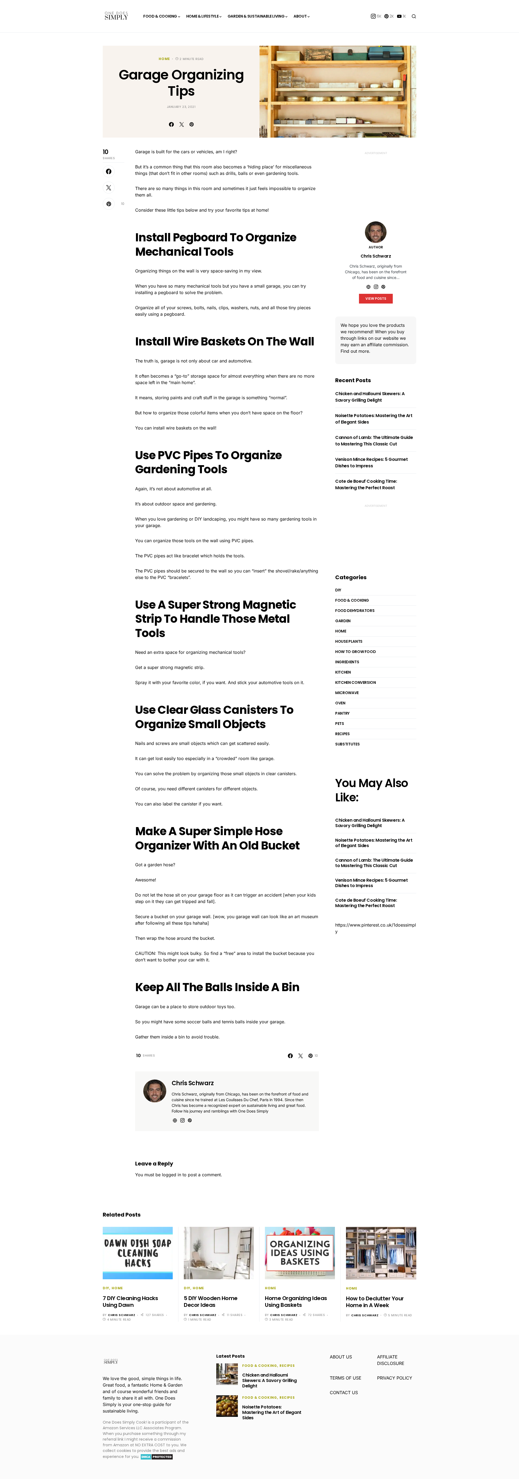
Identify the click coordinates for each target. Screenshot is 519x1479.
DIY (338, 590)
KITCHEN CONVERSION (355, 682)
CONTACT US (344, 1392)
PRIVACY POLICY (394, 1378)
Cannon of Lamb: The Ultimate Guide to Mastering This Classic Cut (374, 440)
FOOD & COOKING (352, 600)
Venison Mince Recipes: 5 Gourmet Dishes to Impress (371, 462)
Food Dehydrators (354, 610)
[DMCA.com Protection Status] (156, 1456)
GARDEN (343, 621)
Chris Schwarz (193, 1083)
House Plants (348, 641)
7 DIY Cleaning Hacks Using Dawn (130, 1301)
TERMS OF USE (345, 1378)
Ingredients (347, 662)
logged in (171, 1174)
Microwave (347, 692)
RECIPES (342, 734)
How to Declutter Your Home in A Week (375, 1302)
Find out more (355, 351)
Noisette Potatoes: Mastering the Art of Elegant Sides (373, 843)
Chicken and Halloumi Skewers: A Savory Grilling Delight (370, 397)
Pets (339, 723)
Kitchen (343, 672)
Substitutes (347, 744)
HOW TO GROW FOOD (355, 651)
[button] (413, 16)
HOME (164, 58)
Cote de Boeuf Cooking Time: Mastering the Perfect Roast (366, 484)
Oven (340, 703)
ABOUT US (341, 1357)
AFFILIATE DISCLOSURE (390, 1360)
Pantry (342, 713)
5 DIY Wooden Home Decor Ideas (211, 1301)
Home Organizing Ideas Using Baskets (296, 1301)
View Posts (375, 298)
